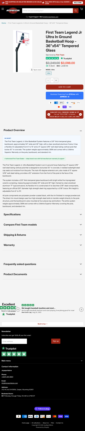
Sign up (56, 341)
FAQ (52, 423)
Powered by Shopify (42, 427)
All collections (36, 423)
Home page (25, 423)
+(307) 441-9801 (7, 377)
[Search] (75, 10)
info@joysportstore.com (50, 17)
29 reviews (12, 311)
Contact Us (59, 423)
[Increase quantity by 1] (56, 80)
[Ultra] (49, 75)
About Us (46, 423)
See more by (55, 55)
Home (4, 23)
